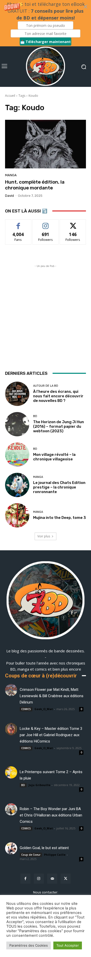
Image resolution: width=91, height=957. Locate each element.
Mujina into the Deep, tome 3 (59, 517)
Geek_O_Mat (43, 709)
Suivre (45, 223)
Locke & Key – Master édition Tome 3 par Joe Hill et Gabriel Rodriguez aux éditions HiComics (51, 735)
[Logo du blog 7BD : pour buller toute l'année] (45, 66)
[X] (66, 879)
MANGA (11, 175)
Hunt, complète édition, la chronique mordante (34, 185)
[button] (45, 23)
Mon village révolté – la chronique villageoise (54, 456)
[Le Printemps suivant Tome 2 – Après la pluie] (11, 772)
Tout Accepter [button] (67, 945)
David (9, 196)
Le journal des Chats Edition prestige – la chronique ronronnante (59, 487)
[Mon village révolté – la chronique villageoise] (17, 454)
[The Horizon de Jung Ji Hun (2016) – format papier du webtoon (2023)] (17, 424)
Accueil (10, 95)
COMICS (26, 709)
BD (35, 416)
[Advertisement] (45, 314)
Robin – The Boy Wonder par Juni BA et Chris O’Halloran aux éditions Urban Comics (51, 815)
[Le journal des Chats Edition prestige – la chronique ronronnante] (17, 485)
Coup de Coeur (30, 854)
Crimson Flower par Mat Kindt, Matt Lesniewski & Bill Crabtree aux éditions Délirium (51, 696)
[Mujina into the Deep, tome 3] (17, 515)
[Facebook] (25, 879)
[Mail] (52, 879)
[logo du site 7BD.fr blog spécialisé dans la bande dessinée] (45, 600)
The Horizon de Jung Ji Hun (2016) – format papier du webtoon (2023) (58, 426)
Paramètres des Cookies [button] (28, 945)
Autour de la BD (45, 385)
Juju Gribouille (39, 785)
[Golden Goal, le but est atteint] (11, 848)
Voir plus (43, 536)
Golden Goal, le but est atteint (44, 848)
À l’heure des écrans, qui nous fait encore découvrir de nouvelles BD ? (58, 396)
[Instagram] (39, 879)
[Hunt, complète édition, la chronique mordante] (45, 144)
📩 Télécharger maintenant (45, 41)
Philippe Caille (54, 854)
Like (18, 223)
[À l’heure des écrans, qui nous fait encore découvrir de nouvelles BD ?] (17, 394)
